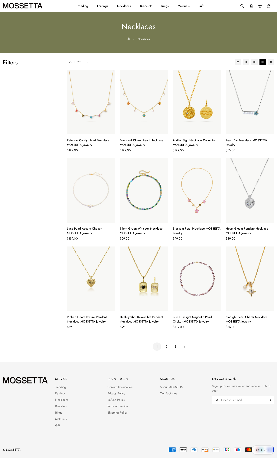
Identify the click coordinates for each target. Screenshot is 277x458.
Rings (165, 6)
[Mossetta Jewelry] (22, 6)
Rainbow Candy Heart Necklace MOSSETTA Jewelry (88, 142)
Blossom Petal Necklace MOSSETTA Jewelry (196, 230)
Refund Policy (116, 400)
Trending (82, 6)
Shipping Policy (117, 412)
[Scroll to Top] (269, 437)
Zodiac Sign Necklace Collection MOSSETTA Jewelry (194, 142)
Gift (201, 6)
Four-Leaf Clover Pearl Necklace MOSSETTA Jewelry (141, 142)
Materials (184, 6)
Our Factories (168, 393)
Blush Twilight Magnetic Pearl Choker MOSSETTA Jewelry (192, 319)
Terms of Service (117, 406)
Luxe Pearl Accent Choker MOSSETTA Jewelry (84, 230)
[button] (268, 6)
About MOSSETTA (171, 387)
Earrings (102, 6)
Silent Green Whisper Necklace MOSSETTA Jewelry (141, 230)
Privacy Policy (116, 393)
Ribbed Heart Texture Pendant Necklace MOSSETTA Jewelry (87, 319)
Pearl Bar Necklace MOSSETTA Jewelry (246, 142)
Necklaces (124, 6)
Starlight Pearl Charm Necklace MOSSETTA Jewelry (247, 319)
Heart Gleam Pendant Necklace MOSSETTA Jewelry (247, 230)
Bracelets (146, 6)
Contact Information (119, 387)
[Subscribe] (270, 400)
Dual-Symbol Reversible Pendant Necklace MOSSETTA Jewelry (141, 319)
